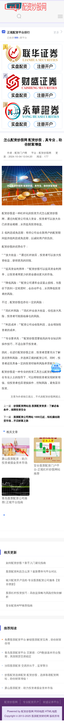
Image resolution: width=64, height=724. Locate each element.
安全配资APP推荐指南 (19, 605)
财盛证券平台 (51, 702)
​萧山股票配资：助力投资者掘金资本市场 (29, 688)
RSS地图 (39, 711)
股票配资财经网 (40, 716)
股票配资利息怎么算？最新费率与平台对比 (31, 571)
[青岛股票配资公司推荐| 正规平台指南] (16, 486)
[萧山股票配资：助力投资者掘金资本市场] (16, 446)
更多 (56, 32)
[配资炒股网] (25, 7)
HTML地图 (51, 711)
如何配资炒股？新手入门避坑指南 (26, 563)
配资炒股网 (11, 702)
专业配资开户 (31, 702)
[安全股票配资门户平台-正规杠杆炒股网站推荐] (48, 450)
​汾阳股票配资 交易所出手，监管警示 (26, 665)
